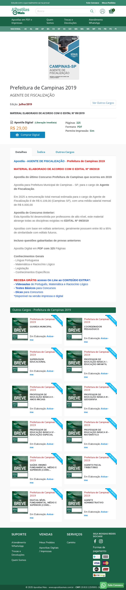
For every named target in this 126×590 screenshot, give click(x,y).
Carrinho (71, 542)
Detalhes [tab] (21, 152)
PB (105, 29)
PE (110, 29)
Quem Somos (50, 21)
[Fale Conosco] (103, 585)
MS (88, 29)
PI (116, 29)
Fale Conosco (92, 2)
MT (94, 29)
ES (64, 29)
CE (53, 29)
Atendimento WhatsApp (96, 21)
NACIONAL (16, 29)
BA (48, 29)
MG (82, 29)
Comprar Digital (30, 134)
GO (70, 29)
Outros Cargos (65, 152)
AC (25, 29)
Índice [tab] (41, 152)
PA (99, 29)
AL (31, 29)
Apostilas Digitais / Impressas (49, 549)
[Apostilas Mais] (20, 11)
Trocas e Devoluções (70, 21)
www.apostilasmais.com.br (61, 587)
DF (59, 29)
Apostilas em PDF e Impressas (22, 21)
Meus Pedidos (47, 542)
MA (76, 29)
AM (36, 29)
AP (42, 29)
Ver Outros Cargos (103, 103)
